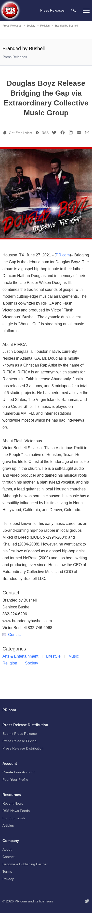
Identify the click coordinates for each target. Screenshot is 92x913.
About (7, 849)
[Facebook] (62, 132)
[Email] (87, 132)
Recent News (12, 803)
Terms (7, 871)
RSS (45, 132)
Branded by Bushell (66, 25)
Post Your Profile (15, 779)
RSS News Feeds (16, 811)
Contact (15, 635)
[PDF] (79, 132)
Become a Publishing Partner (25, 864)
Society (30, 25)
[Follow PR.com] (87, 901)
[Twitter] (54, 132)
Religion (45, 25)
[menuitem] (73, 10)
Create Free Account (18, 772)
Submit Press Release (19, 734)
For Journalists (14, 818)
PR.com (63, 255)
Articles (8, 825)
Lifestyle (53, 656)
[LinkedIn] (70, 132)
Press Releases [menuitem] (52, 10)
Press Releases (12, 25)
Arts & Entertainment (20, 656)
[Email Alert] (5, 132)
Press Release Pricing (19, 741)
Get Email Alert (20, 132)
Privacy (8, 879)
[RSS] (38, 132)
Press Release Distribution (22, 748)
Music (73, 656)
